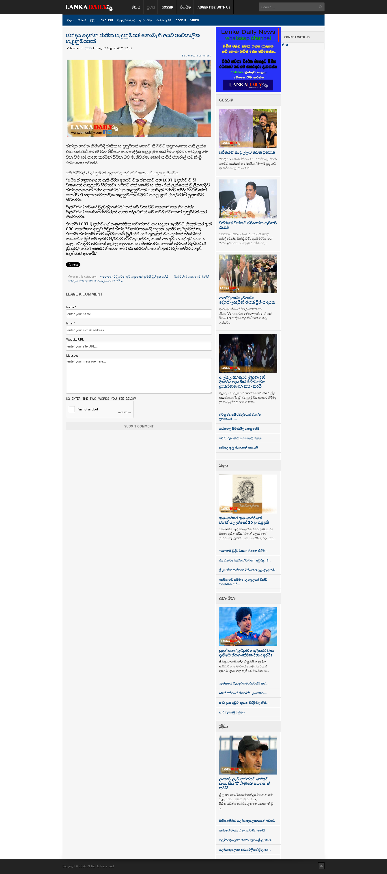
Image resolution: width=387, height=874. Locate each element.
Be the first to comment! (196, 55)
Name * (71, 307)
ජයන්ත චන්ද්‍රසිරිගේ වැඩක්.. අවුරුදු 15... (245, 560)
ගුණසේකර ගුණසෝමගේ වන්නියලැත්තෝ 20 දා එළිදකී (244, 520)
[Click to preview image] (139, 97)
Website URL (75, 339)
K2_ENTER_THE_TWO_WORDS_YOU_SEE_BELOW (101, 398)
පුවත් (88, 48)
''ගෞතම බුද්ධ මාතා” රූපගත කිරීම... (243, 550)
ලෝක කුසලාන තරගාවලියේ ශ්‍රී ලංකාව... (246, 839)
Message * (73, 355)
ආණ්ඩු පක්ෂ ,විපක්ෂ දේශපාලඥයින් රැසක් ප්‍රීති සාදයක (247, 300)
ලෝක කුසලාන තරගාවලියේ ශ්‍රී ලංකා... (245, 849)
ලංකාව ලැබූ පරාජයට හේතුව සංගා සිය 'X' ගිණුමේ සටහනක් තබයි (244, 783)
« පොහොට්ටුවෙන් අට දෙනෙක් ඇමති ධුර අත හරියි (134, 276)
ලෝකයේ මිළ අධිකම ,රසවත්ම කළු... (244, 683)
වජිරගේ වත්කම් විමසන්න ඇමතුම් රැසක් (248, 225)
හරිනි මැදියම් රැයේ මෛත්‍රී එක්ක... (241, 438)
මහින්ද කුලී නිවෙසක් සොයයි (238, 447)
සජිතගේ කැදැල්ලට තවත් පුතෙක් (247, 152)
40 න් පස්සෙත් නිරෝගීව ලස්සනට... (243, 693)
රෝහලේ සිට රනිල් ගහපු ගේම (239, 428)
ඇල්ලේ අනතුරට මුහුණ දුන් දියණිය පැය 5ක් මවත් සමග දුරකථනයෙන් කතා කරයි (242, 381)
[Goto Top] (321, 865)
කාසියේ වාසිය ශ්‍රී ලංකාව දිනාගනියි (242, 830)
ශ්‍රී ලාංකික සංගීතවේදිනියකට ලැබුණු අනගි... (248, 570)
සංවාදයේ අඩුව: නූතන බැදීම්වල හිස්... (244, 702)
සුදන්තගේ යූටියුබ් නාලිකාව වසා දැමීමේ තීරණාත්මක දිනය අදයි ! (246, 652)
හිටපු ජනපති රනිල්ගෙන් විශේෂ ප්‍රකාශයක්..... (240, 416)
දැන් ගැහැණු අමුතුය (232, 712)
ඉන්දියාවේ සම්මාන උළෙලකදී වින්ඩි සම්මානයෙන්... (243, 581)
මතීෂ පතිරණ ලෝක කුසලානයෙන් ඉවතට (247, 820)
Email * (70, 323)
